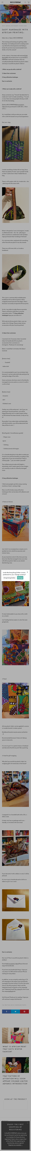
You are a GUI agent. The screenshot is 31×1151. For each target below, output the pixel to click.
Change (20, 578)
